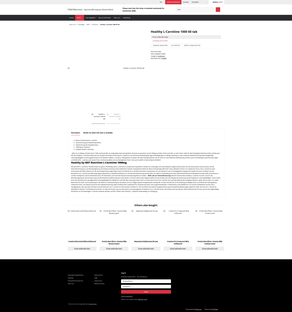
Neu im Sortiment (105, 18)
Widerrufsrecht (99, 284)
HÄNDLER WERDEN (173, 2)
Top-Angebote (90, 18)
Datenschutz (98, 275)
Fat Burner (161, 56)
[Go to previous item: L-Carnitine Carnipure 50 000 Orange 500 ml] (218, 24)
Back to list (72, 24)
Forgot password (127, 296)
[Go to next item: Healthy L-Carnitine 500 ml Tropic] (222, 24)
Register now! (142, 299)
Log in (146, 292)
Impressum (98, 281)
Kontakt (186, 2)
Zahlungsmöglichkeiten (75, 275)
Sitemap (70, 278)
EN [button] (161, 2)
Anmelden (195, 2)
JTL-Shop (215, 309)
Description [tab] (75, 133)
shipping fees (93, 304)
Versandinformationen (75, 281)
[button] (202, 2)
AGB (95, 278)
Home (71, 18)
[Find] (218, 9)
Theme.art (198, 309)
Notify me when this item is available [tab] (98, 133)
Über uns (117, 18)
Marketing (126, 18)
